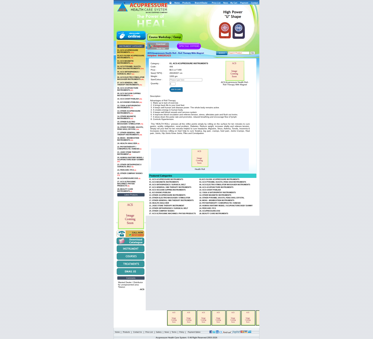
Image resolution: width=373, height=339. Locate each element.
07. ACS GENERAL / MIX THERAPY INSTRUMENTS (129, 84)
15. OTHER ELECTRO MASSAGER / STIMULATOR (130, 123)
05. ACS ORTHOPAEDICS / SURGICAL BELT (128, 73)
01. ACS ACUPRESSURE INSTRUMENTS (127, 51)
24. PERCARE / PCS (126, 170)
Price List (216, 3)
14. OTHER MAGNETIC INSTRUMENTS (126, 117)
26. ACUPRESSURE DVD (128, 178)
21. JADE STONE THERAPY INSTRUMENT (128, 153)
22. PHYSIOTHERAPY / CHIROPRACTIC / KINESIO (129, 148)
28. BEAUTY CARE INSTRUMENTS (125, 190)
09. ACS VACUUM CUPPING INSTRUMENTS (129, 94)
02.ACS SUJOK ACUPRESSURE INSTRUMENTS (130, 57)
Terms (174, 332)
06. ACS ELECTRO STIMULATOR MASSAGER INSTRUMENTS (130, 78)
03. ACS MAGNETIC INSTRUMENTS (125, 62)
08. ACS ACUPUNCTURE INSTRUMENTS (127, 89)
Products (186, 3)
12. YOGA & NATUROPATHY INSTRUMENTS (129, 107)
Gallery (159, 332)
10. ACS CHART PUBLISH (129, 99)
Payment (244, 3)
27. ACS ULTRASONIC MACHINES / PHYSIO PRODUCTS (126, 184)
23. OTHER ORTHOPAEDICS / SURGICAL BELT (129, 166)
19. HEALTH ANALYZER (128, 143)
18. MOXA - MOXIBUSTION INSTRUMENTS (128, 139)
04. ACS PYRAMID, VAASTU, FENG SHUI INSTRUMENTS (130, 67)
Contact (254, 3)
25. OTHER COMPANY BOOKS (129, 174)
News (166, 332)
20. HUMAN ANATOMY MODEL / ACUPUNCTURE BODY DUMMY (130, 159)
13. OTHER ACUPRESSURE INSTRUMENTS (128, 112)
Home (177, 3)
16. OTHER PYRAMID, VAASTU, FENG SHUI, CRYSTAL (130, 128)
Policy (181, 332)
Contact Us (137, 332)
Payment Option (194, 332)
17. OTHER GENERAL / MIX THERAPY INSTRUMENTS (129, 134)
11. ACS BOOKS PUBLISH (129, 102)
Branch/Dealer (201, 3)
